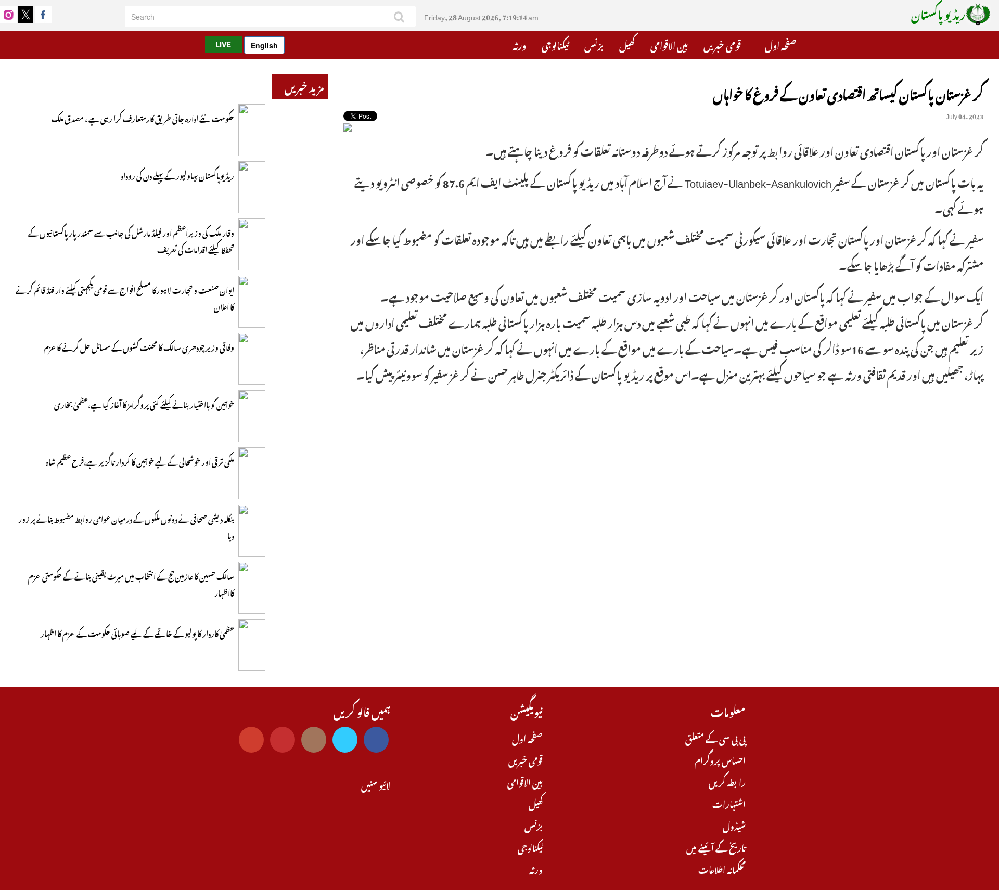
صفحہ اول (780, 44)
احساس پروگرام (720, 759)
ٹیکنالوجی (555, 44)
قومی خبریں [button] (722, 44)
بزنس (594, 44)
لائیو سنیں (375, 784)
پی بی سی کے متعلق (715, 737)
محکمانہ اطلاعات (722, 868)
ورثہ (519, 44)
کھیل (627, 44)
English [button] (264, 45)
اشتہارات (729, 803)
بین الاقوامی (669, 44)
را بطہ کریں (727, 781)
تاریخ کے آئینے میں (716, 846)
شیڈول (734, 825)
